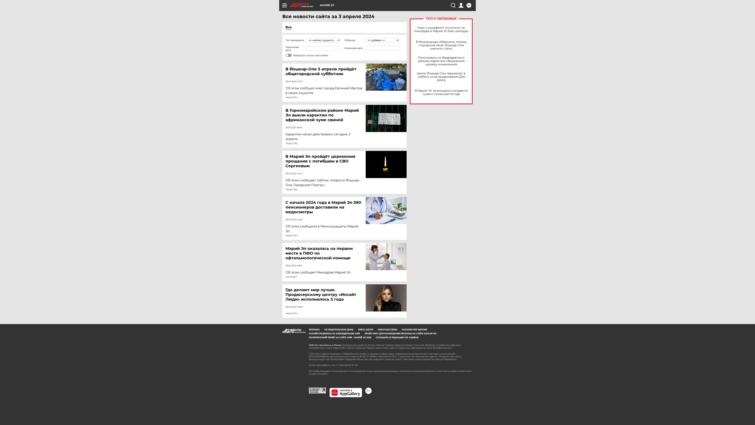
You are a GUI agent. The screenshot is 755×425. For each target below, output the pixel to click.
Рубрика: (350, 40)
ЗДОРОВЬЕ (291, 277)
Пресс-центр (365, 329)
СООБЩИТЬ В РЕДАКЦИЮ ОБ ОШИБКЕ (397, 337)
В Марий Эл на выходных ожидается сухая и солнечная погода (441, 92)
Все (288, 27)
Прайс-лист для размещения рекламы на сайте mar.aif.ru (400, 333)
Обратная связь (387, 329)
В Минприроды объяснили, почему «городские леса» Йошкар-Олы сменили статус (441, 45)
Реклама (314, 329)
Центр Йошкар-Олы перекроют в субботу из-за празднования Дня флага (441, 77)
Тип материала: (294, 40)
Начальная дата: (292, 49)
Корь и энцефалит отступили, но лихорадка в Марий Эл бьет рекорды (441, 29)
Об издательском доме (339, 329)
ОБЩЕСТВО (291, 98)
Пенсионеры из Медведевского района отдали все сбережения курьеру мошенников (441, 61)
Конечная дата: (353, 48)
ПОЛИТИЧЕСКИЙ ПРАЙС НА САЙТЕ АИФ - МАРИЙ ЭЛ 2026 (340, 337)
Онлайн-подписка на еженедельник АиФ (334, 333)
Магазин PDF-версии (414, 329)
